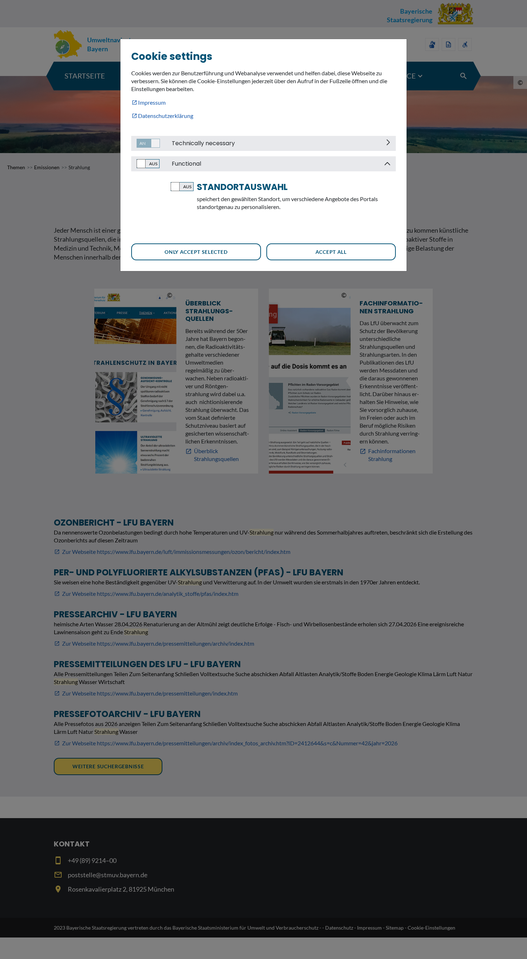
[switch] (146, 143)
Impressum (152, 102)
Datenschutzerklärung (165, 115)
